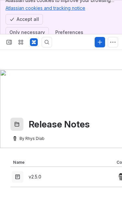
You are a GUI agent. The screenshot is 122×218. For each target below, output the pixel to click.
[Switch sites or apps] (21, 42)
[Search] (47, 42)
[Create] (100, 42)
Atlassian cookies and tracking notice (45, 8)
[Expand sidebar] (9, 42)
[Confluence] (34, 42)
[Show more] (113, 42)
